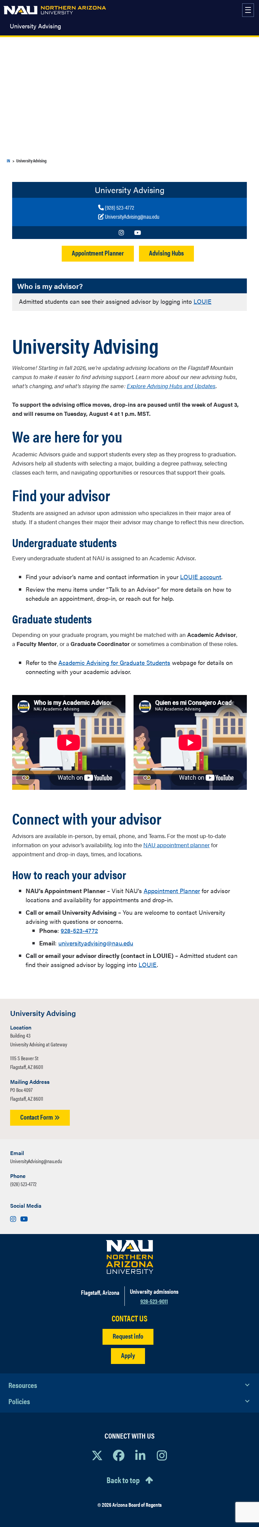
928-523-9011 (154, 1301)
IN (8, 160)
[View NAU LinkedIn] (140, 1455)
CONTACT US (129, 1318)
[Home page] (54, 10)
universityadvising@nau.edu (95, 943)
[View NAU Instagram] (162, 1455)
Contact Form (37, 1117)
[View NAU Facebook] (118, 1455)
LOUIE (202, 301)
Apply (128, 1355)
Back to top (123, 1479)
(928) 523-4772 (23, 1184)
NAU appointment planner (176, 845)
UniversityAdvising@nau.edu (36, 1161)
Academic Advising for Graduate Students (114, 662)
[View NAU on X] (97, 1455)
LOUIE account (200, 576)
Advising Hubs (166, 253)
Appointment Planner (98, 253)
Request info (128, 1336)
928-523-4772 (79, 930)
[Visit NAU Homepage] (129, 1257)
